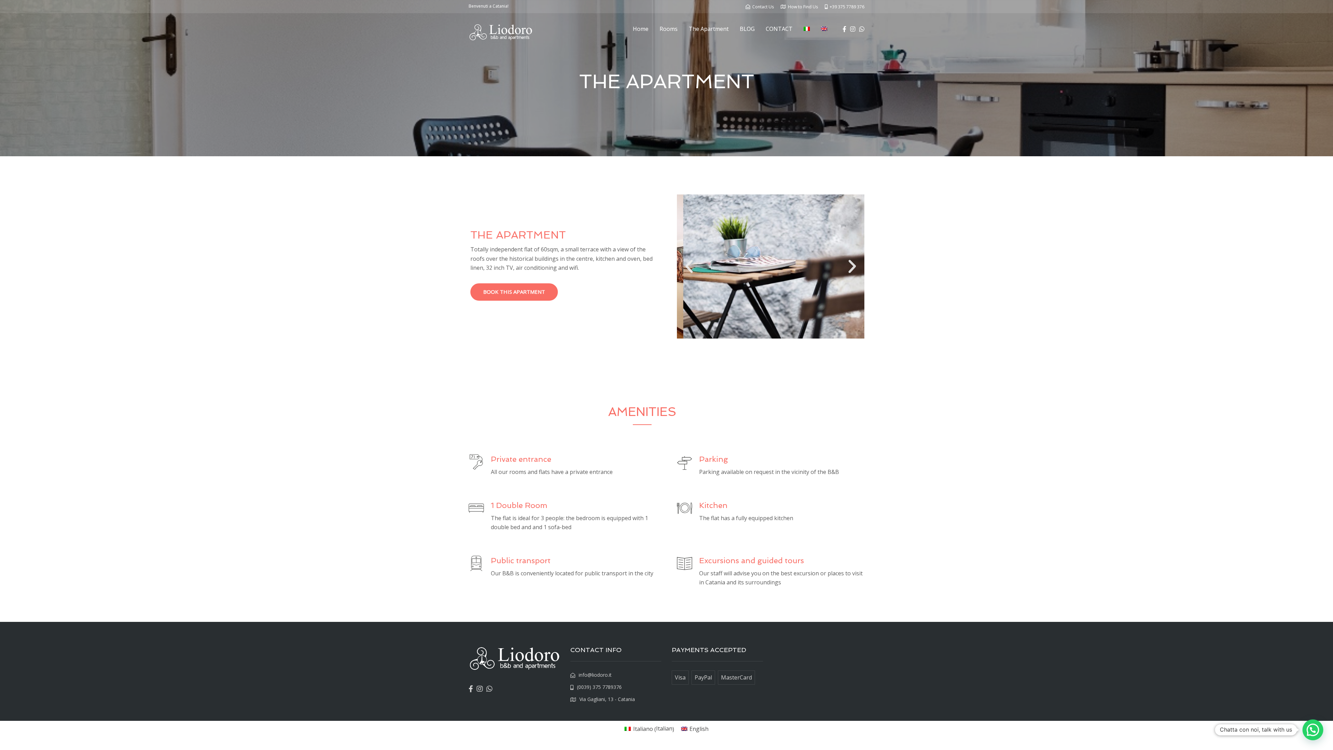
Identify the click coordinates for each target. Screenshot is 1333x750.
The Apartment (709, 29)
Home (640, 29)
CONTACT (779, 29)
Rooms (669, 29)
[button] (689, 266)
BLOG (747, 29)
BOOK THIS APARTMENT (514, 291)
